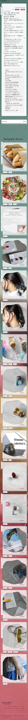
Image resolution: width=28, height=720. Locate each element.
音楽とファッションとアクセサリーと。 (2, 664)
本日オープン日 (2, 242)
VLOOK (2, 529)
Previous (4, 121)
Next (24, 121)
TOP (5, 706)
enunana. (19, 715)
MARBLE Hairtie (2, 630)
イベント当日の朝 (2, 370)
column (17, 9)
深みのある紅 (2, 465)
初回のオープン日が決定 (2, 436)
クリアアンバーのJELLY (2, 405)
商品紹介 (15, 651)
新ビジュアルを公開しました (2, 181)
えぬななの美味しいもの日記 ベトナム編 (2, 153)
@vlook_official (9, 55)
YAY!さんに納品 (2, 499)
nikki (10, 172)
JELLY (10, 204)
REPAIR (23, 708)
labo (10, 268)
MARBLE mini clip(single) (2, 604)
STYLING (16, 708)
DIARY (23, 706)
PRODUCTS (16, 706)
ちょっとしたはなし (2, 563)
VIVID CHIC (2, 276)
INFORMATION (8, 708)
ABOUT (10, 706)
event (10, 364)
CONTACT (23, 710)
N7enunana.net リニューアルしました (2, 220)
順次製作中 (2, 337)
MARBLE (22, 9)
